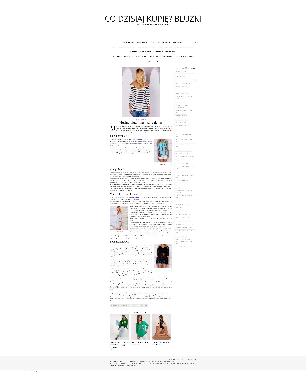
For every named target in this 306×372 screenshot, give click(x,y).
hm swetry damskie (183, 122)
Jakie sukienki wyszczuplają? (185, 145)
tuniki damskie (134, 197)
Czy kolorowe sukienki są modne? (184, 97)
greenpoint (180, 115)
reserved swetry (182, 201)
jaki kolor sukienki (183, 150)
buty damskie (168, 56)
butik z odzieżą (182, 93)
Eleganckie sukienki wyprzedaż (182, 106)
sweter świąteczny (183, 214)
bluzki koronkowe (115, 305)
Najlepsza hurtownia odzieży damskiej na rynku (130, 56)
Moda (191, 56)
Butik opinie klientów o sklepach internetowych (177, 47)
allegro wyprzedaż (183, 83)
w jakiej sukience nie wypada (184, 231)
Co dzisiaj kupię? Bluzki (153, 18)
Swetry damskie (153, 61)
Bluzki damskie (142, 42)
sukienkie (180, 207)
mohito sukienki (182, 180)
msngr (179, 187)
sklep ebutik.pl (182, 204)
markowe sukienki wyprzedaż (185, 167)
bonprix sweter (182, 86)
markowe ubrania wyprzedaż (185, 176)
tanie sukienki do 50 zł (184, 224)
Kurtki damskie (181, 56)
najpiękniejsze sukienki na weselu (184, 191)
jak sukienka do (182, 153)
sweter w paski (182, 211)
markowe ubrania (182, 172)
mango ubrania (182, 160)
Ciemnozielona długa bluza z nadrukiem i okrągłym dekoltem (119, 344)
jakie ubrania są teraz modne (140, 52)
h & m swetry (181, 119)
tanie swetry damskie (184, 227)
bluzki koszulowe (137, 139)
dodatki (134, 151)
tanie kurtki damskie (183, 220)
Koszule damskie (164, 42)
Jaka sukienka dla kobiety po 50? (185, 130)
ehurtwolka (181, 101)
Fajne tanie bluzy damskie (184, 111)
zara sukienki (181, 236)
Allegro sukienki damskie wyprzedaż (184, 75)
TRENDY (152, 42)
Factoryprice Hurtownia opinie (165, 52)
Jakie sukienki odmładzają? (184, 140)
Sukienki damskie (128, 42)
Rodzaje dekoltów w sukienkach (123, 47)
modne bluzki (135, 305)
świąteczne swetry (183, 246)
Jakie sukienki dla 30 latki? (184, 135)
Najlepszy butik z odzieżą (147, 47)
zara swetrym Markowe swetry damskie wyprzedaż (184, 241)
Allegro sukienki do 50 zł (185, 80)
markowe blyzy (182, 163)
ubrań (118, 151)
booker (179, 90)
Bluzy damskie (155, 56)
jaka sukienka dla (182, 125)
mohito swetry (182, 183)
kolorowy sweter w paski (185, 156)
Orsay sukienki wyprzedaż (184, 196)
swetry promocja (182, 217)
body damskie (178, 42)
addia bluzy (181, 71)
